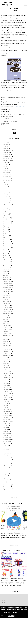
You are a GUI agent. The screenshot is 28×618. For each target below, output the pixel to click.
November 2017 (7, 331)
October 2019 (6, 289)
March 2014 (6, 409)
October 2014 (6, 397)
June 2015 (5, 381)
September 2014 (7, 399)
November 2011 (7, 461)
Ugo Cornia (4, 125)
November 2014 (7, 395)
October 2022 (6, 224)
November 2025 (7, 156)
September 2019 (7, 291)
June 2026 (5, 142)
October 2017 (6, 333)
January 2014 (6, 413)
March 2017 (6, 343)
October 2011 (6, 463)
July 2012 (5, 445)
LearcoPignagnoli (9, 22)
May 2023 (5, 210)
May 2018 (5, 319)
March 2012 (6, 453)
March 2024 (6, 192)
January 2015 (6, 391)
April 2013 (5, 429)
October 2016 (6, 353)
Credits (3, 602)
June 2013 (5, 425)
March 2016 (6, 365)
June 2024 (5, 186)
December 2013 (7, 415)
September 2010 (7, 489)
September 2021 (7, 247)
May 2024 (5, 188)
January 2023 (6, 218)
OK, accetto (4, 615)
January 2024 (6, 196)
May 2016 (5, 361)
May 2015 (5, 383)
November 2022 (7, 222)
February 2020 (6, 281)
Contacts (4, 600)
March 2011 (6, 477)
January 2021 (6, 261)
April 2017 (5, 341)
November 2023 (7, 200)
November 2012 (7, 439)
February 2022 (6, 238)
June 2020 (5, 273)
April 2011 (5, 475)
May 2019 (5, 297)
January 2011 (6, 481)
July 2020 (5, 271)
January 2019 (6, 305)
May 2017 (5, 339)
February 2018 (6, 325)
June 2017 (5, 337)
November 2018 (7, 309)
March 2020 (6, 279)
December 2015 (7, 371)
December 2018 (7, 307)
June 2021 (5, 251)
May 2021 (5, 253)
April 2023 (5, 212)
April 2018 (5, 321)
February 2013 (6, 433)
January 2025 (6, 174)
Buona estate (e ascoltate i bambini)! (12, 503)
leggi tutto (15, 539)
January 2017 (6, 347)
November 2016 (7, 351)
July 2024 (5, 184)
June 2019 (5, 295)
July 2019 (5, 293)
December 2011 (7, 459)
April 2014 (5, 407)
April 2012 (5, 451)
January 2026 (6, 152)
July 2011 (5, 469)
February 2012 (6, 455)
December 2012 (7, 437)
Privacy (3, 605)
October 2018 (6, 311)
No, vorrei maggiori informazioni (9, 612)
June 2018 (5, 317)
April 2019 (5, 299)
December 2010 (7, 483)
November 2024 (7, 178)
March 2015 (6, 387)
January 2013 (6, 435)
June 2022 (5, 230)
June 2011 (5, 471)
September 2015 (7, 377)
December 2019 (7, 285)
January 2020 (6, 283)
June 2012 (5, 447)
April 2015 (5, 385)
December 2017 (7, 329)
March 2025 (6, 170)
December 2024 (7, 176)
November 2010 (7, 485)
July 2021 (5, 250)
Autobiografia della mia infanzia (9, 121)
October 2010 (6, 487)
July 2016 (5, 357)
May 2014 (5, 405)
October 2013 (6, 419)
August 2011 (6, 467)
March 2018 (6, 323)
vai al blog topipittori (14, 545)
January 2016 (6, 369)
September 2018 (7, 313)
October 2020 (6, 267)
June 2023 (5, 208)
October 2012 (6, 441)
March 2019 (6, 301)
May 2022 (5, 232)
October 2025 (6, 158)
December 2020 (7, 263)
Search (15, 133)
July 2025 (5, 162)
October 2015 (6, 375)
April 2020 (5, 277)
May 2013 (5, 427)
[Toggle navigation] (25, 4)
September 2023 (7, 204)
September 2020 (7, 269)
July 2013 (5, 423)
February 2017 (6, 345)
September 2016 (7, 355)
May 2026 (5, 144)
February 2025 (6, 172)
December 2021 (7, 242)
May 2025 (5, 166)
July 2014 (5, 401)
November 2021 (7, 243)
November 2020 (7, 265)
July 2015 (5, 379)
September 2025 (7, 160)
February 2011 (6, 479)
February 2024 (6, 194)
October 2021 (6, 246)
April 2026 (5, 146)
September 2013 (7, 421)
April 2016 (5, 363)
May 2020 (5, 275)
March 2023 (6, 214)
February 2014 (6, 411)
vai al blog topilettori (14, 591)
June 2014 (5, 403)
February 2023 (6, 216)
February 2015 (6, 389)
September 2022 (7, 226)
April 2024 (5, 190)
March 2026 (6, 148)
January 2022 (6, 240)
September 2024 (7, 182)
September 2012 (7, 443)
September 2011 (7, 465)
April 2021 (5, 255)
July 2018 (5, 315)
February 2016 (6, 367)
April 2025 (5, 168)
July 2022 (5, 228)
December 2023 (7, 198)
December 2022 (7, 220)
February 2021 (6, 259)
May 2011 (5, 473)
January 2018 (6, 327)
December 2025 (7, 154)
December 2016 (7, 349)
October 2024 (6, 180)
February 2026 (6, 150)
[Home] (8, 4)
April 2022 (5, 234)
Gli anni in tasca (5, 123)
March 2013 (6, 431)
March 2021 (6, 257)
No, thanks (11, 615)
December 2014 (7, 393)
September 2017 (7, 335)
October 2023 (6, 202)
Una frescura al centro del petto (11, 550)
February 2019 (6, 303)
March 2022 (6, 236)
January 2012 (6, 457)
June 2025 (5, 164)
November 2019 (7, 287)
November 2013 (7, 417)
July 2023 (5, 206)
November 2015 (7, 373)
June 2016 (5, 359)
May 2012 (5, 449)
